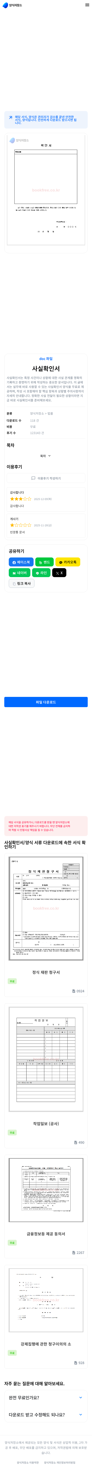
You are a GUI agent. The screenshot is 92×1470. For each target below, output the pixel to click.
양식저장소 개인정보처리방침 (59, 1462)
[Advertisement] (46, 61)
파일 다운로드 (46, 702)
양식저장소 (37, 413)
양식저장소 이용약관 (28, 1462)
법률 (50, 413)
